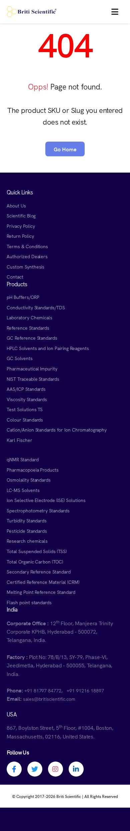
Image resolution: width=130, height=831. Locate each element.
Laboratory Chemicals (29, 317)
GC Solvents (20, 358)
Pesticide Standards (27, 530)
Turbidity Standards (27, 520)
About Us (16, 205)
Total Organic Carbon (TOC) (35, 561)
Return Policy (20, 235)
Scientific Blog (21, 215)
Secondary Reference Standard (39, 571)
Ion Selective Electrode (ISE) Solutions (46, 500)
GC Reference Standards (32, 337)
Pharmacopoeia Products (33, 469)
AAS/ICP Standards (26, 388)
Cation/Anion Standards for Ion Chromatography (57, 429)
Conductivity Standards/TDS (36, 307)
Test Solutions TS (25, 409)
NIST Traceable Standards (33, 378)
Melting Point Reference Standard (41, 592)
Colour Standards (25, 419)
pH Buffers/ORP (23, 297)
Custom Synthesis (25, 266)
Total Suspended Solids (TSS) (37, 551)
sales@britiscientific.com (49, 698)
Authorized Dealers (27, 256)
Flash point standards (29, 602)
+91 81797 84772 (42, 690)
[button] (114, 11)
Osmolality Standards (29, 479)
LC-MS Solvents (23, 490)
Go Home (65, 149)
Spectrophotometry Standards (38, 510)
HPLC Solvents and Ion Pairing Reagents (48, 348)
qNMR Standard (23, 459)
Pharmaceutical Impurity (32, 368)
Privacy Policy (21, 225)
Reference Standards (28, 327)
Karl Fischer (19, 440)
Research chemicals (27, 540)
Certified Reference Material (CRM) (43, 581)
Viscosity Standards (27, 399)
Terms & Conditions (27, 246)
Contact (15, 276)
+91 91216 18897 (85, 690)
